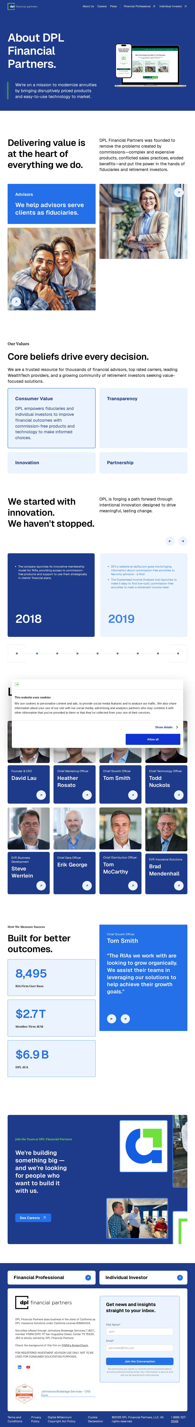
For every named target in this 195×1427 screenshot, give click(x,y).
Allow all (153, 739)
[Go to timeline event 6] (117, 653)
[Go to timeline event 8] (158, 653)
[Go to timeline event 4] (77, 653)
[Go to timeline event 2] (37, 653)
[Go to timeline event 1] (17, 653)
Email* (110, 1340)
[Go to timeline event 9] (178, 653)
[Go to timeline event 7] (138, 653)
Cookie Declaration (95, 1419)
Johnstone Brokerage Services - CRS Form (65, 1393)
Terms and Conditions (15, 1419)
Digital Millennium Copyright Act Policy (61, 1419)
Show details (164, 727)
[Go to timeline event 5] (97, 653)
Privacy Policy (36, 1419)
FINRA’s (75, 1345)
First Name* (113, 1324)
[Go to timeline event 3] (57, 653)
